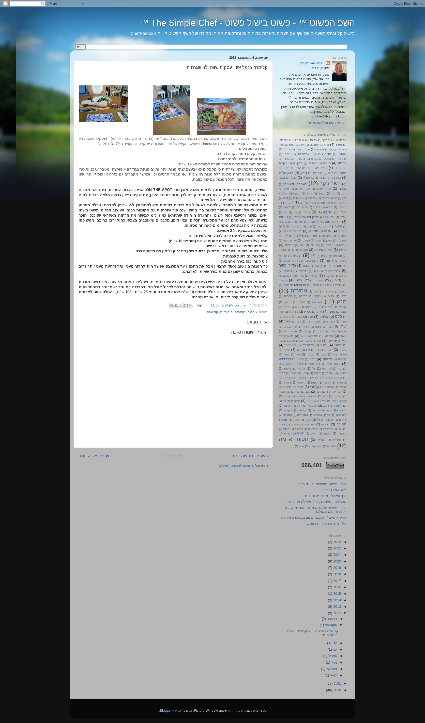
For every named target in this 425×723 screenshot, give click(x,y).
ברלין (293, 177)
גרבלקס (312, 198)
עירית (306, 326)
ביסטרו (313, 163)
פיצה (330, 349)
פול (319, 340)
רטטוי (329, 410)
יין (313, 255)
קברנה (294, 373)
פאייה (290, 336)
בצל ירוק (318, 173)
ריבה (316, 410)
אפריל (332, 656)
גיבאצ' (322, 193)
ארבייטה (342, 158)
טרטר (282, 250)
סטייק (307, 311)
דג (302, 203)
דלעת (316, 207)
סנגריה (287, 316)
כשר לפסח (298, 275)
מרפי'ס (288, 296)
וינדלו (307, 212)
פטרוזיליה (308, 345)
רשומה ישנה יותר (95, 455)
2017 (336, 581)
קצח (297, 391)
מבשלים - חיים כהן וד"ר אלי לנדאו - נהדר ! (316, 502)
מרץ (333, 662)
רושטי (343, 410)
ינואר (333, 675)
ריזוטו (302, 410)
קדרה (282, 373)
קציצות (338, 396)
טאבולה (342, 240)
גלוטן (309, 193)
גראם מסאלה (329, 198)
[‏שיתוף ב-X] (181, 305)
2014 (336, 600)
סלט (338, 316)
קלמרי (314, 387)
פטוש (323, 345)
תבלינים (313, 429)
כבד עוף (331, 265)
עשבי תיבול (291, 331)
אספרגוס (324, 154)
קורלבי (287, 377)
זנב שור (329, 217)
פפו (298, 354)
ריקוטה (288, 410)
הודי (343, 212)
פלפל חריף (340, 354)
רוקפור (287, 405)
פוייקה (332, 340)
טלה (305, 249)
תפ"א (322, 440)
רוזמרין (338, 405)
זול (285, 212)
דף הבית (171, 455)
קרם (344, 401)
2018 (336, 574)
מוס (327, 285)
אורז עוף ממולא (319, 144)
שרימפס (328, 429)
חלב (309, 226)
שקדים (297, 424)
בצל (330, 173)
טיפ (330, 249)
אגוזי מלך (328, 140)
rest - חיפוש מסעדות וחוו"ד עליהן (322, 484)
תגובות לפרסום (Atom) (236, 466)
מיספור (329, 291)
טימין (343, 250)
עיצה (330, 326)
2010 (336, 690)
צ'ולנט (337, 363)
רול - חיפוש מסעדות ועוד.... (326, 523)
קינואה (327, 382)
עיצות (318, 326)
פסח (323, 354)
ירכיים (343, 260)
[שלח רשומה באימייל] (199, 305)
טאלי (318, 240)
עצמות (321, 331)
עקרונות (307, 331)
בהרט (314, 158)
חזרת (312, 221)
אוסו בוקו (299, 140)
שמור (308, 419)
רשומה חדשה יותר (250, 455)
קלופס (343, 387)
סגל (297, 306)
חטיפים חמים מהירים (291, 221)
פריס (312, 359)
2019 (336, 568)
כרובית (329, 275)
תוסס (286, 429)
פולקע (295, 340)
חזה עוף (325, 222)
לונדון (333, 280)
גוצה (344, 193)
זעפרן (315, 217)
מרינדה (303, 296)
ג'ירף (286, 184)
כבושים (318, 265)
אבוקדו (343, 140)
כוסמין (288, 271)
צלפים (288, 368)
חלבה (327, 231)
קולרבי (326, 377)
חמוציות (327, 235)
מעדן (344, 296)
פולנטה (308, 340)
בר (320, 177)
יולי (334, 643)
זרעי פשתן (300, 217)
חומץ (338, 221)
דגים (290, 202)
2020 (336, 561)
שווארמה (341, 415)
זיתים (343, 217)
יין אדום (296, 256)
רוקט (299, 405)
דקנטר (287, 207)
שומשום (317, 415)
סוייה (286, 306)
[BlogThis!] (185, 305)
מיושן (343, 291)
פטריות (290, 345)
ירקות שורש (291, 260)
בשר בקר (330, 183)
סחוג (319, 311)
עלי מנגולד (290, 326)
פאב (343, 336)
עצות (344, 331)
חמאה (313, 231)
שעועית (311, 424)
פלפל (286, 349)
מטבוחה (288, 285)
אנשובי (343, 154)
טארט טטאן (290, 240)
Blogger (166, 710)
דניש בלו (302, 207)
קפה (318, 391)
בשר (282, 177)
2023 (336, 542)
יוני (334, 649)
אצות (287, 154)
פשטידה (285, 359)
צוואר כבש (285, 363)
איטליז (287, 149)
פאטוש (315, 336)
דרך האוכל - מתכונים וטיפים (326, 496)
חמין (314, 235)
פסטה (310, 354)
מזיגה (302, 285)
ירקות (330, 260)
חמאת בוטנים (292, 231)
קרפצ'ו (311, 401)
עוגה (288, 321)
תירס (300, 433)
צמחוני (343, 373)
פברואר (331, 669)
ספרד (343, 321)
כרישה (313, 275)
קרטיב (286, 396)
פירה (318, 349)
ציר (340, 368)
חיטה (338, 226)
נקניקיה (342, 306)
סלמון (324, 317)
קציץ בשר (284, 391)
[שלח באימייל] (190, 305)
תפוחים (331, 446)
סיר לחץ (294, 311)
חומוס (283, 217)
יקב (285, 256)
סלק (310, 317)
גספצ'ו (297, 193)
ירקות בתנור (311, 260)
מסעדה (240, 312)
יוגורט (324, 256)
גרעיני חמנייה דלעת (321, 202)
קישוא (301, 382)
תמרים (337, 439)
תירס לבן (284, 433)
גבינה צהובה (302, 188)
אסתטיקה (303, 154)
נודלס (302, 302)
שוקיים (343, 419)
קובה (339, 377)
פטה (338, 345)
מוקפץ (315, 285)
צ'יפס (299, 364)
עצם (333, 331)
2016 (336, 587)
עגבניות (330, 321)
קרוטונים (300, 396)
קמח (300, 387)
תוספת (327, 433)
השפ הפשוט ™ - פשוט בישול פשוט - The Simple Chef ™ (247, 23)
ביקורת (283, 163)
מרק (342, 301)
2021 (336, 555)
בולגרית (300, 158)
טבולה (343, 245)
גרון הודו (298, 198)
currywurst (315, 446)
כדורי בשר (287, 265)
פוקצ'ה (283, 340)
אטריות (319, 149)
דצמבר (331, 619)
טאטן (329, 240)
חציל (302, 236)
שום (329, 415)
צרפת (317, 373)
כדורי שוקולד (332, 271)
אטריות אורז (303, 149)
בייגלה (327, 163)
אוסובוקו (283, 140)
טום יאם (315, 245)
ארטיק (327, 158)
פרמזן (300, 359)
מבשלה (283, 280)
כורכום (343, 275)
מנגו (316, 291)
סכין (281, 311)
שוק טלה (302, 415)
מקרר (317, 296)
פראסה (342, 359)
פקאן (286, 354)
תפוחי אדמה (293, 439)
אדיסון (313, 140)
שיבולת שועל (325, 419)
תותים (314, 433)
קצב (307, 391)
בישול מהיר (320, 167)
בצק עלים (286, 173)
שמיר (296, 419)
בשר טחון (301, 184)
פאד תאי (329, 336)
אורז (339, 144)
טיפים (318, 250)
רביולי (282, 401)
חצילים (288, 236)
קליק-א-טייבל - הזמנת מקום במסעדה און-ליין (314, 517)
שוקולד (287, 415)
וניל (296, 212)
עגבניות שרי (313, 321)
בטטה (342, 163)
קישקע (288, 382)
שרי (340, 429)
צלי (314, 368)
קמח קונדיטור (334, 391)
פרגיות (327, 359)
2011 (337, 683)
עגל (299, 321)
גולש (286, 188)
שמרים (325, 424)
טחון (302, 245)
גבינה (343, 189)
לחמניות (319, 280)
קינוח (314, 382)
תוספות (342, 433)
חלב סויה (295, 226)
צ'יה (327, 363)
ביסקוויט (298, 163)
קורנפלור (341, 382)
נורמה (287, 302)
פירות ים (226, 312)
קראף (314, 396)
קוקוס (301, 377)
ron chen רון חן (312, 63)
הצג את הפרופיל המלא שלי (326, 123)
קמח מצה (285, 387)
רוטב (326, 405)
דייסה (329, 207)
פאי (303, 336)
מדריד (338, 285)
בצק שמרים (334, 177)
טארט (306, 240)
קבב (306, 373)
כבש (306, 266)
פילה (343, 350)
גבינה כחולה (323, 188)
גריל (285, 198)
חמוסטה (342, 235)
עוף (344, 326)
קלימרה (212, 312)
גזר (333, 193)
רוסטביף (312, 405)
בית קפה (301, 167)
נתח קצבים (326, 307)
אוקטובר (330, 625)
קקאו (325, 396)
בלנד (286, 167)
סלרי (299, 317)
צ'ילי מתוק (314, 363)
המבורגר (325, 212)
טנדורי (294, 249)
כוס (316, 271)
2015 (336, 593)
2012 (336, 613)
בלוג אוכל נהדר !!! (334, 490)
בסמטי (343, 173)
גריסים (343, 202)
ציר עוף (327, 368)
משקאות (317, 302)
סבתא (308, 306)
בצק (303, 172)
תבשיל (299, 429)
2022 (336, 548)
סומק (344, 311)
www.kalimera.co (203, 144)
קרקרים (295, 401)
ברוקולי (308, 177)
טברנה (252, 312)
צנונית (329, 373)
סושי (332, 311)
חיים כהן (322, 226)
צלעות (301, 368)
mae (301, 446)
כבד (344, 266)
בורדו (287, 158)
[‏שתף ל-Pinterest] (171, 305)
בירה (337, 168)
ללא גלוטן (302, 280)
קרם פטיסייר (329, 401)
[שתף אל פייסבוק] (176, 305)
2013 (336, 607)
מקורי (331, 296)
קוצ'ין (313, 377)
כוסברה (303, 271)
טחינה (289, 245)
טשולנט (337, 256)
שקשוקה (283, 424)
